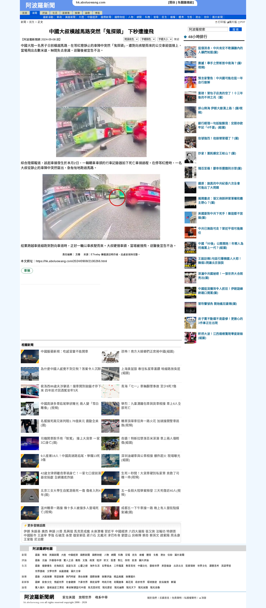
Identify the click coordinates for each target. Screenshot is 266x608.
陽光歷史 (107, 587)
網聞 (139, 17)
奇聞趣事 (119, 582)
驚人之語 (68, 560)
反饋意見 (164, 597)
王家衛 (28, 539)
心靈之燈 (83, 565)
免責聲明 (177, 597)
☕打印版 (220, 22)
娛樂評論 (107, 576)
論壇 (87, 13)
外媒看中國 (55, 560)
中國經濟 (92, 17)
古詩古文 (178, 565)
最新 (48, 17)
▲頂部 (202, 597)
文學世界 (52, 571)
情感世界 (59, 582)
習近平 (109, 531)
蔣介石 (91, 535)
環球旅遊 (152, 582)
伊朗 (27, 531)
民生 (164, 17)
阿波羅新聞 (40, 5)
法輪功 (161, 531)
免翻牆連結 (185, 2)
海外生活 (95, 565)
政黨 (92, 560)
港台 (198, 17)
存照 (127, 560)
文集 (85, 560)
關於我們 (152, 597)
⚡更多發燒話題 (34, 525)
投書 (113, 560)
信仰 (206, 17)
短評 (99, 560)
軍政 (59, 17)
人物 (130, 17)
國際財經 (120, 17)
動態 (77, 560)
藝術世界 (154, 565)
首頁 (24, 13)
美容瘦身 (166, 565)
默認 (176, 39)
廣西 (45, 531)
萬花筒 (129, 582)
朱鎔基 (36, 531)
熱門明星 (71, 576)
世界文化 (202, 565)
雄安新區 (79, 535)
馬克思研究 (94, 587)
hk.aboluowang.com (90, 2)
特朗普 (171, 531)
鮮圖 (173, 582)
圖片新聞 (179, 554)
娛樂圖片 (131, 576)
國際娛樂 (95, 576)
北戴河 (102, 535)
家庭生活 (71, 565)
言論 (44, 560)
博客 (97, 13)
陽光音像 (155, 587)
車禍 (27, 270)
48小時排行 (197, 37)
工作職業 (119, 565)
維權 (173, 17)
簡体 (172, 2)
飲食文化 (47, 582)
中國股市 (30, 535)
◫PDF (241, 22)
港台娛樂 (83, 576)
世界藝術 (40, 571)
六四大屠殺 (137, 531)
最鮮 (37, 582)
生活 (54, 13)
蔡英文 (154, 535)
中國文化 (142, 565)
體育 (181, 17)
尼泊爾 (39, 539)
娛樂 (77, 13)
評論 (44, 13)
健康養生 (47, 565)
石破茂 (60, 535)
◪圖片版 (232, 22)
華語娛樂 (59, 576)
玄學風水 (107, 565)
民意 (134, 560)
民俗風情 (164, 582)
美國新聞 (70, 17)
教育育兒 (131, 565)
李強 (51, 535)
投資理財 (190, 565)
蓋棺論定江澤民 (55, 587)
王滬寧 (42, 535)
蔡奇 (145, 535)
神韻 (52, 531)
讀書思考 (214, 565)
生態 (189, 17)
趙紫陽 (165, 535)
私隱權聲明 (190, 597)
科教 (147, 17)
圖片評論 (144, 560)
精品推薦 (119, 576)
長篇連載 (64, 571)
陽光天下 (131, 587)
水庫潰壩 (97, 531)
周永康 (175, 535)
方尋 (78, 254)
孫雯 (69, 535)
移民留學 (95, 582)
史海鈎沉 (59, 565)
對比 (120, 560)
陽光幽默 (119, 587)
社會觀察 (71, 582)
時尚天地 (107, 582)
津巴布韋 (114, 535)
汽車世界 (83, 582)
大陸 (81, 17)
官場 (156, 17)
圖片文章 (76, 571)
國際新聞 (106, 17)
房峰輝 (137, 535)
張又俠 (150, 531)
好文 (106, 560)
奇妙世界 (140, 582)
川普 (59, 531)
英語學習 (226, 565)
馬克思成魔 (82, 531)
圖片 (217, 17)
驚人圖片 (40, 587)
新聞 (34, 13)
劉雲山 (126, 535)
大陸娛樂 (47, 576)
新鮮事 (66, 13)
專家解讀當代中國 (76, 587)
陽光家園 (143, 587)
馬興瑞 (68, 531)
